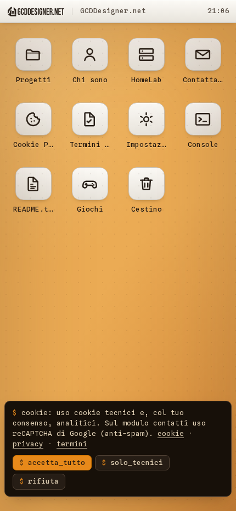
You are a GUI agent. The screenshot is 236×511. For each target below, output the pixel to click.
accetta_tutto (56, 462)
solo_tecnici (136, 462)
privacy (28, 444)
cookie (171, 433)
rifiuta (43, 481)
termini (72, 444)
